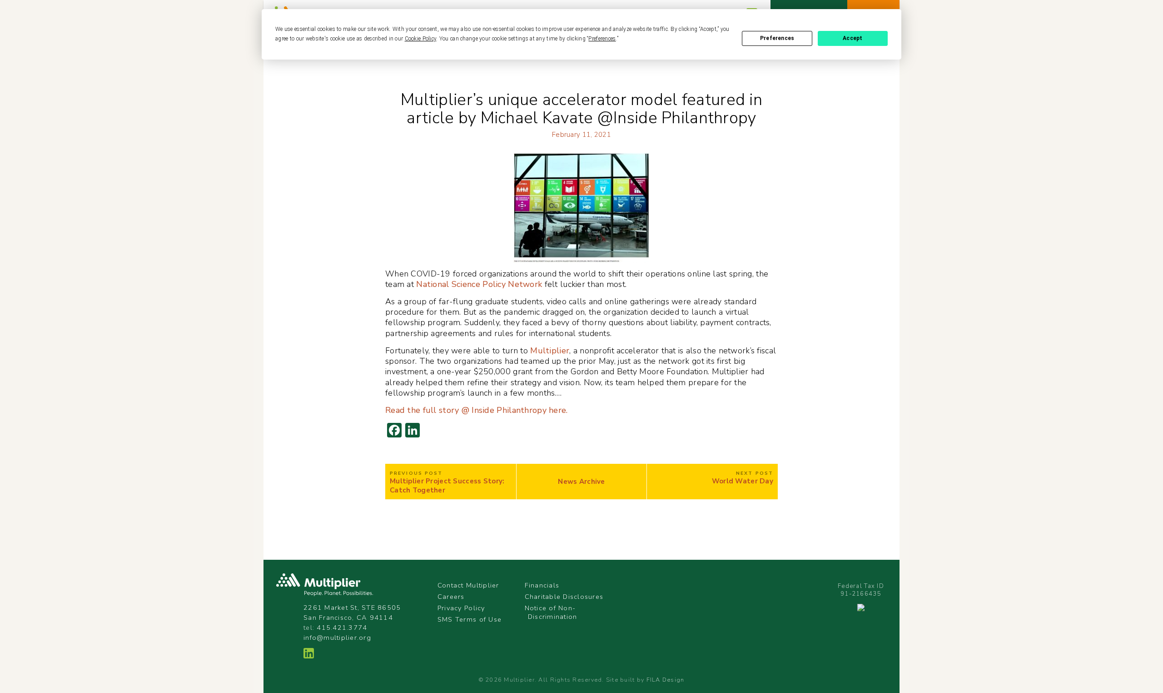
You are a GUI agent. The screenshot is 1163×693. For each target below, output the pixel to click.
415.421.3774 (342, 627)
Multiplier (548, 350)
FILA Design (665, 679)
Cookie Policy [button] (421, 38)
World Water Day (742, 481)
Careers (451, 596)
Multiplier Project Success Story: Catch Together (447, 486)
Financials (542, 585)
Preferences (777, 38)
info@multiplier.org (337, 637)
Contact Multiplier (468, 585)
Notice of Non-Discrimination (551, 612)
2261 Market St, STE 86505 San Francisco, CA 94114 (352, 612)
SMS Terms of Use (469, 619)
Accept (852, 38)
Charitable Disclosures (564, 596)
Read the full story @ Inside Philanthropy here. (476, 410)
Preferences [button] (602, 38)
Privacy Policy (461, 608)
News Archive (581, 481)
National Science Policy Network (478, 284)
